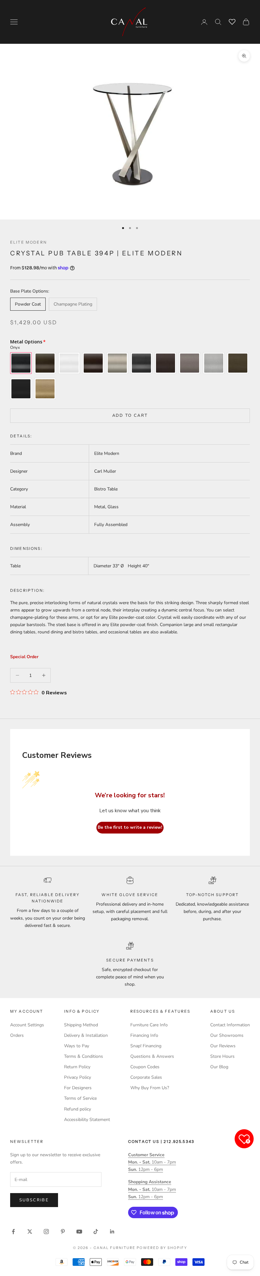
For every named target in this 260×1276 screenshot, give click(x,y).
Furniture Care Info (149, 1025)
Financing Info (144, 1035)
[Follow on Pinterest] (63, 1231)
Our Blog (219, 1067)
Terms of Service (80, 1098)
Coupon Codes (144, 1067)
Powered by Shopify (162, 1248)
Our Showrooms (227, 1035)
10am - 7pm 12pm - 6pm (152, 1162)
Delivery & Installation (86, 1035)
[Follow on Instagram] (46, 1231)
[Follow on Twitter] (30, 1231)
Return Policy (77, 1067)
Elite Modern (28, 242)
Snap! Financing (145, 1046)
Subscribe (34, 1200)
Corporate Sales (146, 1077)
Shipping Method (81, 1025)
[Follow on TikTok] (96, 1231)
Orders (17, 1035)
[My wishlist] (232, 21)
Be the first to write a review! (130, 827)
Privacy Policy (77, 1077)
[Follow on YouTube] (79, 1231)
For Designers (78, 1088)
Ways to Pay (76, 1046)
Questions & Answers (152, 1056)
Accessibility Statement (87, 1120)
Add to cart (130, 415)
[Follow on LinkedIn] (112, 1231)
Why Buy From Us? (149, 1088)
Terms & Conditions (83, 1056)
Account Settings (27, 1025)
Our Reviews (223, 1046)
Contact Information (230, 1025)
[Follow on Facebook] (13, 1231)
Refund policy (77, 1109)
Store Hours (222, 1056)
